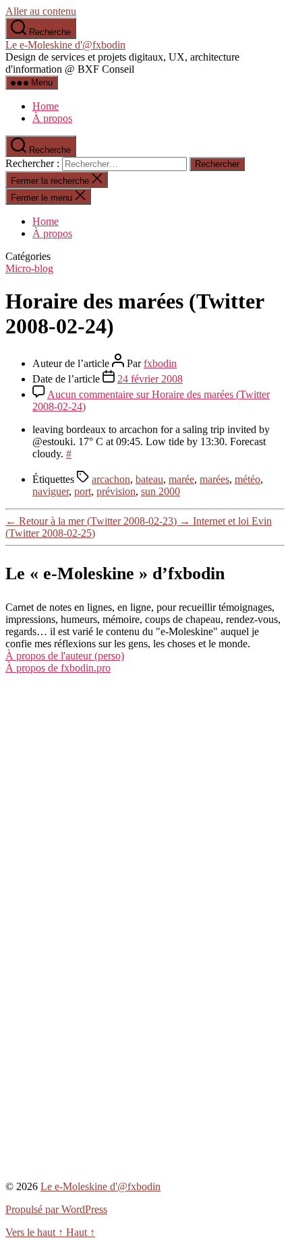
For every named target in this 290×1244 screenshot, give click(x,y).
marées (214, 479)
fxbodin (160, 363)
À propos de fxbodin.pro (58, 668)
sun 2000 (160, 491)
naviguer (50, 491)
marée (181, 479)
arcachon (111, 479)
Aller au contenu (40, 11)
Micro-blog (29, 268)
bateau (149, 479)
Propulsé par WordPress (56, 1209)
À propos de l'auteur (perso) (64, 655)
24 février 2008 (150, 379)
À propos (52, 118)
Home (45, 106)
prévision (116, 491)
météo (247, 479)
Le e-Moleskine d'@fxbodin (65, 45)
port (82, 491)
